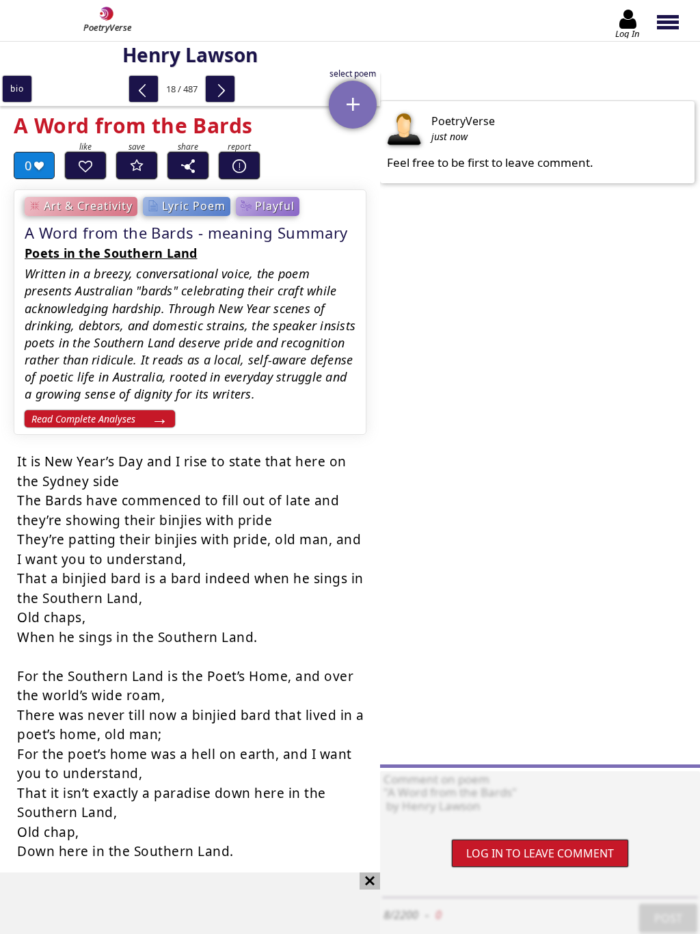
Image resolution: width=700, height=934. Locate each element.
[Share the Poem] (187, 165)
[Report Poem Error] (239, 165)
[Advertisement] (176, 903)
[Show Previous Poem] (143, 89)
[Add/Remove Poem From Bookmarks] (136, 165)
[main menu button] (674, 20)
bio (16, 88)
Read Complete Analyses (83, 418)
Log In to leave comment (540, 853)
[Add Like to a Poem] (85, 165)
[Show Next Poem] (220, 89)
